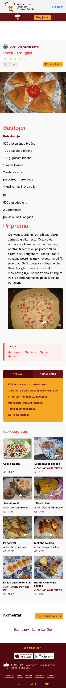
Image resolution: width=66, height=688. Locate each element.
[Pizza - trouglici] (35, 308)
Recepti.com (6, 666)
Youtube (28, 675)
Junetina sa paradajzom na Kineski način (33, 390)
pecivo (16, 356)
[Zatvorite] (2, 7)
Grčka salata (17, 455)
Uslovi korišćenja (47, 665)
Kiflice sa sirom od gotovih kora (28, 384)
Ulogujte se (42, 17)
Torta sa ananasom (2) (22, 408)
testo (48, 352)
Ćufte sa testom (18, 414)
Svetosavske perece (48, 455)
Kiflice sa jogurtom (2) (17, 576)
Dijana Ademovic (28, 46)
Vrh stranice (31, 647)
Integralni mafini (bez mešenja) (27, 396)
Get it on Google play (44, 656)
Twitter (20, 675)
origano (16, 352)
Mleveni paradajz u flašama (25, 402)
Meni (33, 684)
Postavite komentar (49, 615)
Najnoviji (18, 373)
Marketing (16, 667)
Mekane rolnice (48, 534)
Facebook (9, 675)
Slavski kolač (17, 495)
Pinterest (50, 675)
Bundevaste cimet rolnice (48, 576)
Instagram (39, 675)
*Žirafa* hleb (48, 495)
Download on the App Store (23, 656)
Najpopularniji (48, 373)
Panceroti (17, 534)
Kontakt (26, 667)
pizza (33, 352)
